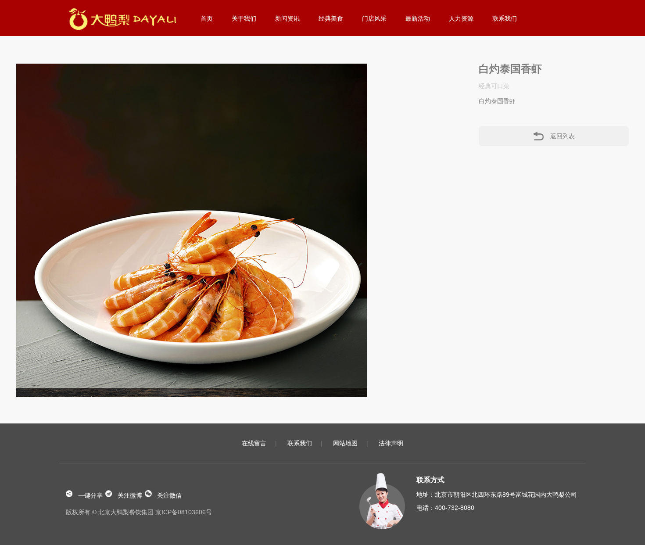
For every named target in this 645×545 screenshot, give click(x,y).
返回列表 (562, 136)
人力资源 (461, 18)
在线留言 (254, 443)
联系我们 (504, 18)
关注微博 (130, 494)
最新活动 (417, 18)
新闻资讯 (287, 18)
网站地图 (345, 443)
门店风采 (374, 18)
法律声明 (391, 443)
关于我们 (244, 18)
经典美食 (331, 18)
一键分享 (90, 494)
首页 (207, 18)
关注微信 (169, 494)
